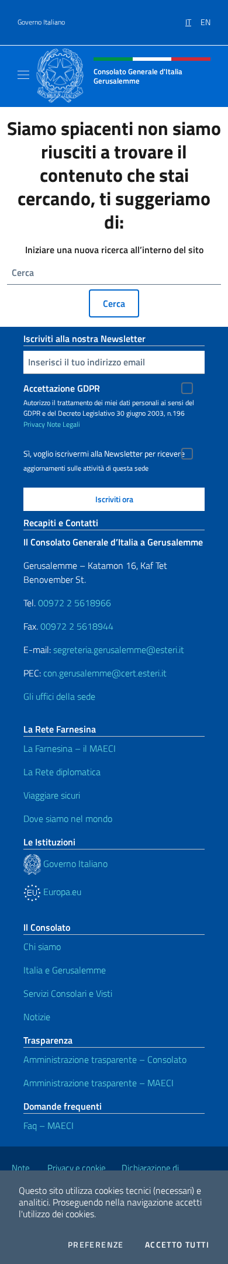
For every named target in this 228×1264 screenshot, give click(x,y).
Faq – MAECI (48, 1125)
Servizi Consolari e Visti (67, 993)
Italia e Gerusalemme (64, 970)
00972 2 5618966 (74, 603)
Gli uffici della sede (59, 696)
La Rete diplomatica (62, 772)
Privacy (34, 424)
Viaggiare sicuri (51, 795)
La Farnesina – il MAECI (69, 748)
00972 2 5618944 (76, 626)
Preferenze (96, 1245)
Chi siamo (42, 947)
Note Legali (63, 424)
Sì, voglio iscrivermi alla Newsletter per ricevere (104, 453)
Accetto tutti (177, 1245)
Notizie (36, 1017)
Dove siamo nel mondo (67, 818)
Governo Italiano (41, 22)
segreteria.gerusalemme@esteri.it (118, 650)
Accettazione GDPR (61, 388)
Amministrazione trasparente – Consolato (104, 1059)
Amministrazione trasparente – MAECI (98, 1083)
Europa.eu (61, 892)
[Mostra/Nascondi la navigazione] (23, 75)
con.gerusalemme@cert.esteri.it (105, 673)
